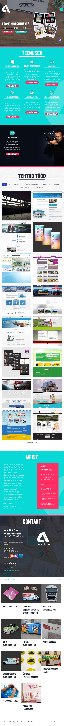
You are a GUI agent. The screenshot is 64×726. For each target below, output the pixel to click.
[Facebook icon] (51, 721)
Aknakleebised (49, 641)
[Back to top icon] (58, 722)
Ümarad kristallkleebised (30, 675)
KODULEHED (57, 184)
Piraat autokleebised (29, 643)
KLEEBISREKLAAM (47, 184)
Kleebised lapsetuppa (28, 707)
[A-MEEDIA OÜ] (6, 9)
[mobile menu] (61, 9)
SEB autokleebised (9, 643)
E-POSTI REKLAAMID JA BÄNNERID (32, 184)
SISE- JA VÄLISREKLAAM (25, 187)
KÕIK (4, 184)
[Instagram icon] (54, 721)
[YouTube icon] (53, 721)
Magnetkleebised (10, 700)
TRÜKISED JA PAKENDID (39, 187)
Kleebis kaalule (10, 606)
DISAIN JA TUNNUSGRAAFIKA (15, 184)
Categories (12, 579)
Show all (58, 579)
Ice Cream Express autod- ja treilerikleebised (31, 609)
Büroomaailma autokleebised (9, 675)
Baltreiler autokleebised (49, 608)
